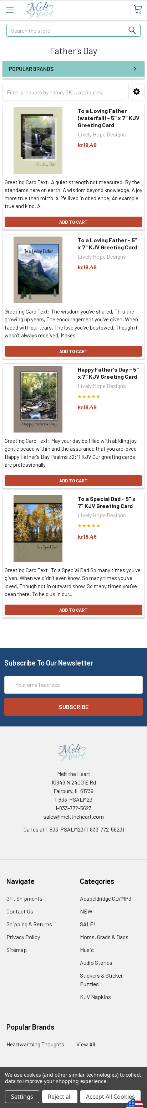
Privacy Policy (23, 936)
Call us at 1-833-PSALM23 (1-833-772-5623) (74, 829)
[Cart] (140, 9)
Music (87, 949)
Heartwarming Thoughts (35, 1044)
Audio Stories (96, 962)
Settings (22, 1097)
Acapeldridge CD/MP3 (105, 898)
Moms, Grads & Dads (104, 936)
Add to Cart (73, 222)
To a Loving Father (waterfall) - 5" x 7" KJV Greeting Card (109, 117)
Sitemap (16, 949)
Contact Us (19, 911)
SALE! (88, 924)
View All (85, 1044)
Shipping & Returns (29, 924)
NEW (86, 911)
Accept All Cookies (110, 1097)
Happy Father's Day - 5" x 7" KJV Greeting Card (108, 373)
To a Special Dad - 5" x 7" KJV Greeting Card (107, 502)
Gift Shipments (24, 898)
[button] (136, 91)
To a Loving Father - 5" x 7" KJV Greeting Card (107, 243)
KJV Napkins (95, 996)
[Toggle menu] (10, 10)
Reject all (60, 1097)
